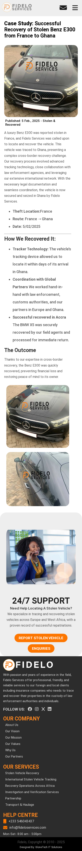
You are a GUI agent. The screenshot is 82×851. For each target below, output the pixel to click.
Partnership (13, 798)
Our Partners (14, 756)
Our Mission (13, 737)
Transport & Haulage (19, 805)
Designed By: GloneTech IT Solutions (41, 847)
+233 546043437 (21, 821)
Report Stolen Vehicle (41, 638)
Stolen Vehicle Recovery (22, 773)
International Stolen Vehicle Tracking (30, 779)
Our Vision (12, 731)
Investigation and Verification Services (32, 792)
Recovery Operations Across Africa (30, 786)
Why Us (10, 750)
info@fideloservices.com (27, 828)
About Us (11, 725)
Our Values (12, 744)
